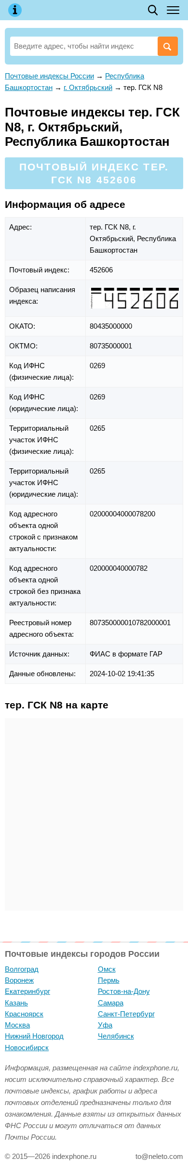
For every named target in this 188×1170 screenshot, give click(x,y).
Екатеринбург (27, 991)
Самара (110, 1003)
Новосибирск (27, 1047)
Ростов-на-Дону (124, 991)
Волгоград (22, 969)
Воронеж (19, 980)
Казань (16, 1003)
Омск (107, 969)
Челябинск (116, 1036)
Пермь (109, 980)
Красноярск (24, 1014)
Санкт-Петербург (126, 1014)
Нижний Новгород (34, 1036)
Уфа (105, 1025)
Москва (17, 1025)
